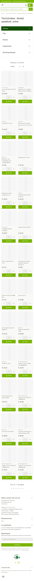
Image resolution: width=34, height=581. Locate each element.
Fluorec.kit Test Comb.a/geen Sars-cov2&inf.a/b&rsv (7, 160)
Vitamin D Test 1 (6, 363)
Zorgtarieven (17, 529)
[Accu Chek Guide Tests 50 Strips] (8, 78)
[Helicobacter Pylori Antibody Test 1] (8, 184)
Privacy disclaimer (22, 570)
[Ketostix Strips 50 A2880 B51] (8, 286)
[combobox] (15, 9)
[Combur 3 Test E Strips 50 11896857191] (8, 454)
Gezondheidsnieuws (19, 528)
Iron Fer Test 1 (22, 295)
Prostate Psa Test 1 (7, 123)
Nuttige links (10, 528)
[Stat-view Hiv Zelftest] (8, 420)
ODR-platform (4, 572)
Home (2, 13)
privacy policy (25, 550)
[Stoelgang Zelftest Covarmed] (8, 218)
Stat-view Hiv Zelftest (8, 431)
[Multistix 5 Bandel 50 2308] (25, 318)
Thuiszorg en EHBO (11, 13)
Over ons (3, 528)
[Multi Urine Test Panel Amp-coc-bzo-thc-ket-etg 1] (25, 112)
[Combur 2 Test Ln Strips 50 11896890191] (25, 352)
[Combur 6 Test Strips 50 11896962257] (25, 386)
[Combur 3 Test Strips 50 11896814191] (25, 454)
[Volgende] (22, 488)
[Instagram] (18, 562)
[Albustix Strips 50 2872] (25, 218)
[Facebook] (15, 562)
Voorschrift (10, 529)
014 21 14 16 (11, 507)
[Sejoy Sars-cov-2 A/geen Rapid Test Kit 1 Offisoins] (25, 78)
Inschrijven (17, 545)
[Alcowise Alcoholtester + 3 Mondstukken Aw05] (25, 420)
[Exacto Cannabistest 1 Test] (8, 252)
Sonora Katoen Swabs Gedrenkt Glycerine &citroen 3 (24, 263)
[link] (12, 488)
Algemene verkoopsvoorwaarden (9, 570)
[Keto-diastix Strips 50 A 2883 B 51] (8, 318)
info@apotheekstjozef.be (15, 509)
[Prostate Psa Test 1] (8, 112)
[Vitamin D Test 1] (8, 352)
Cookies (30, 570)
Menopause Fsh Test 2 (24, 157)
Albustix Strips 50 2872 (24, 227)
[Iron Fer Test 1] (25, 286)
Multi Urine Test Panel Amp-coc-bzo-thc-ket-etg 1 (25, 125)
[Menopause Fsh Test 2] (25, 148)
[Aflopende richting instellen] (23, 66)
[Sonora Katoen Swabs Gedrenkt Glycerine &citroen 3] (25, 252)
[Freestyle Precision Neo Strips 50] (25, 184)
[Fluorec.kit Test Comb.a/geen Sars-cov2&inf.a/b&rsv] (8, 148)
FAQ (2, 521)
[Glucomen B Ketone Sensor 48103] (8, 386)
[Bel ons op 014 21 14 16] (26, 5)
